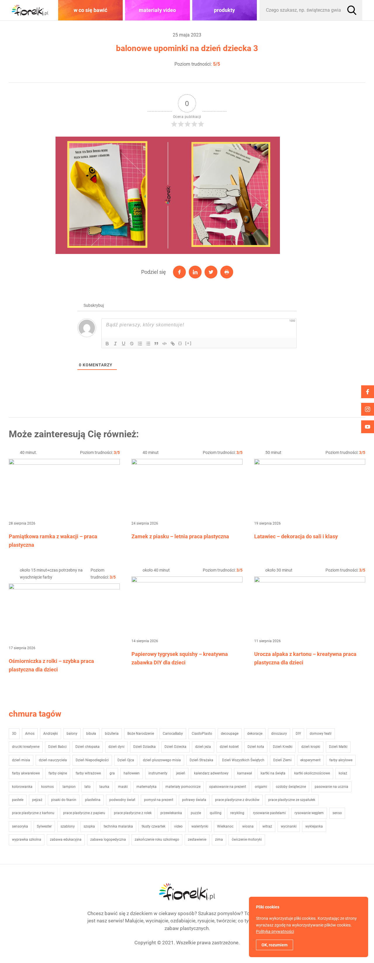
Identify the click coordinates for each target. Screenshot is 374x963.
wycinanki (289, 826)
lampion (69, 787)
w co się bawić (90, 10)
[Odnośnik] (173, 343)
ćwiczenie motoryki (247, 839)
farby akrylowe (340, 760)
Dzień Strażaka (201, 760)
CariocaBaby (173, 734)
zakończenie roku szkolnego (157, 839)
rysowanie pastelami (269, 813)
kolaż (343, 773)
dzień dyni (116, 747)
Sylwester (44, 826)
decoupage (229, 734)
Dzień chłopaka (87, 747)
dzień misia (21, 760)
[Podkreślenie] (124, 343)
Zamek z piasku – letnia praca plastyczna (180, 536)
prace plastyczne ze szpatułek (291, 800)
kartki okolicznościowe (312, 773)
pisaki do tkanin (63, 800)
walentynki (199, 826)
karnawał (244, 773)
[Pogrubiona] (107, 343)
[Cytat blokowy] (156, 343)
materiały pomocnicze (182, 787)
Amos (29, 734)
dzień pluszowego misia (162, 760)
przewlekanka (171, 813)
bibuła (91, 734)
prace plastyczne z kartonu (33, 813)
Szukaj (351, 10)
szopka (89, 826)
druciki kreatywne (25, 747)
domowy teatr (321, 734)
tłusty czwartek (153, 826)
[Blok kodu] (164, 343)
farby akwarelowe (26, 773)
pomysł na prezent (158, 800)
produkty (224, 10)
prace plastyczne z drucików (237, 800)
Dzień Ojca (125, 760)
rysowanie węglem (309, 813)
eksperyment (310, 760)
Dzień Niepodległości (92, 760)
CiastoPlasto (202, 734)
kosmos (47, 787)
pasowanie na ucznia (331, 787)
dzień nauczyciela (53, 760)
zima (219, 839)
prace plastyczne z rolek (133, 813)
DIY (298, 734)
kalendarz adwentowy (211, 773)
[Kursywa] (115, 343)
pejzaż (37, 800)
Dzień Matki (338, 747)
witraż (267, 826)
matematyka (146, 787)
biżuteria (112, 734)
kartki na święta (273, 773)
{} (180, 343)
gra (112, 773)
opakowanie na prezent (227, 787)
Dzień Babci (57, 747)
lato (87, 787)
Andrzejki (50, 734)
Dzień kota (255, 747)
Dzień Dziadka (144, 747)
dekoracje (254, 734)
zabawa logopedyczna (108, 839)
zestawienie (197, 839)
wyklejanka (314, 826)
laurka (104, 787)
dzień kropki (310, 747)
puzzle (196, 813)
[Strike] (132, 343)
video (178, 826)
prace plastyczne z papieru (84, 813)
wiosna (248, 826)
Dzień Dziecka (175, 747)
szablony (67, 826)
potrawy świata (194, 800)
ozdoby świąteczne (291, 787)
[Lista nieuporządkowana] (148, 343)
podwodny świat (122, 800)
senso (337, 813)
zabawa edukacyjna (66, 839)
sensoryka (20, 826)
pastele (17, 800)
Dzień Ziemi (282, 760)
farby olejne (58, 773)
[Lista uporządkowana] (140, 343)
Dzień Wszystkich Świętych (243, 760)
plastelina (93, 800)
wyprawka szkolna (26, 839)
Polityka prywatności (275, 931)
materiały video (157, 10)
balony (72, 734)
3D (14, 734)
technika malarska (118, 826)
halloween (132, 773)
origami (261, 787)
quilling (215, 813)
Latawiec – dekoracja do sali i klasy (296, 536)
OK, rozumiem (275, 945)
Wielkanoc (225, 826)
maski (123, 787)
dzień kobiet (229, 747)
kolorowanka (22, 787)
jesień (180, 773)
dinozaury (279, 734)
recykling (237, 813)
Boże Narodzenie (140, 734)
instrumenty (157, 773)
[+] (188, 343)
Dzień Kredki (282, 747)
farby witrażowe (88, 773)
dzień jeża (203, 747)
